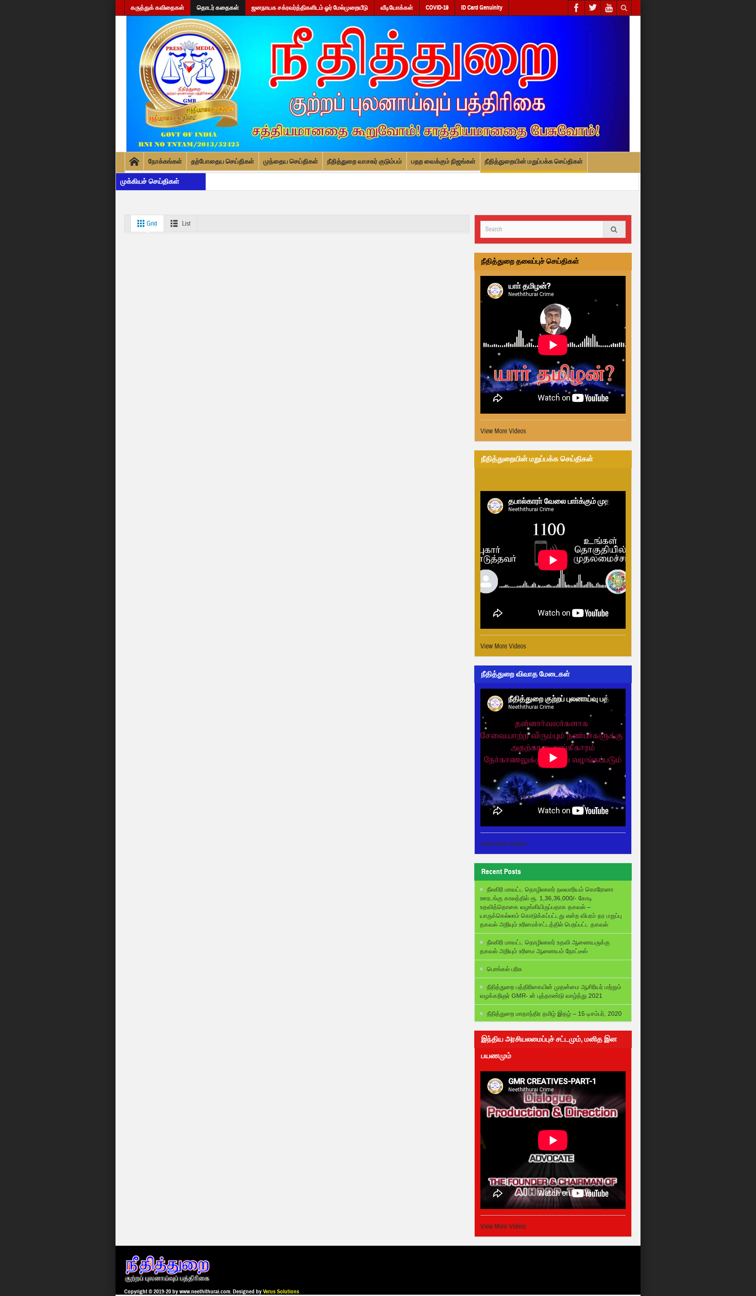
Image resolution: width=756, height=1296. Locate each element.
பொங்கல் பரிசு (504, 968)
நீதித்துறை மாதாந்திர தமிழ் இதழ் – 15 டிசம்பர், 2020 (554, 1013)
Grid (151, 223)
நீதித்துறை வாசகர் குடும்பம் (364, 161)
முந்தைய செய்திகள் (290, 161)
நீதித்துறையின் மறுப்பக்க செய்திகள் (534, 161)
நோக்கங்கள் (165, 161)
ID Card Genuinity (481, 7)
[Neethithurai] (378, 83)
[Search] (614, 229)
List (185, 223)
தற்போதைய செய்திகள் (222, 161)
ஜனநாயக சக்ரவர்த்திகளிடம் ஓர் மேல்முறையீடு (310, 7)
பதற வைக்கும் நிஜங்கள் (443, 161)
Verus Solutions (281, 1291)
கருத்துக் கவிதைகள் (157, 7)
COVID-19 (437, 7)
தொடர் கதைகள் (218, 7)
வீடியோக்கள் (397, 7)
